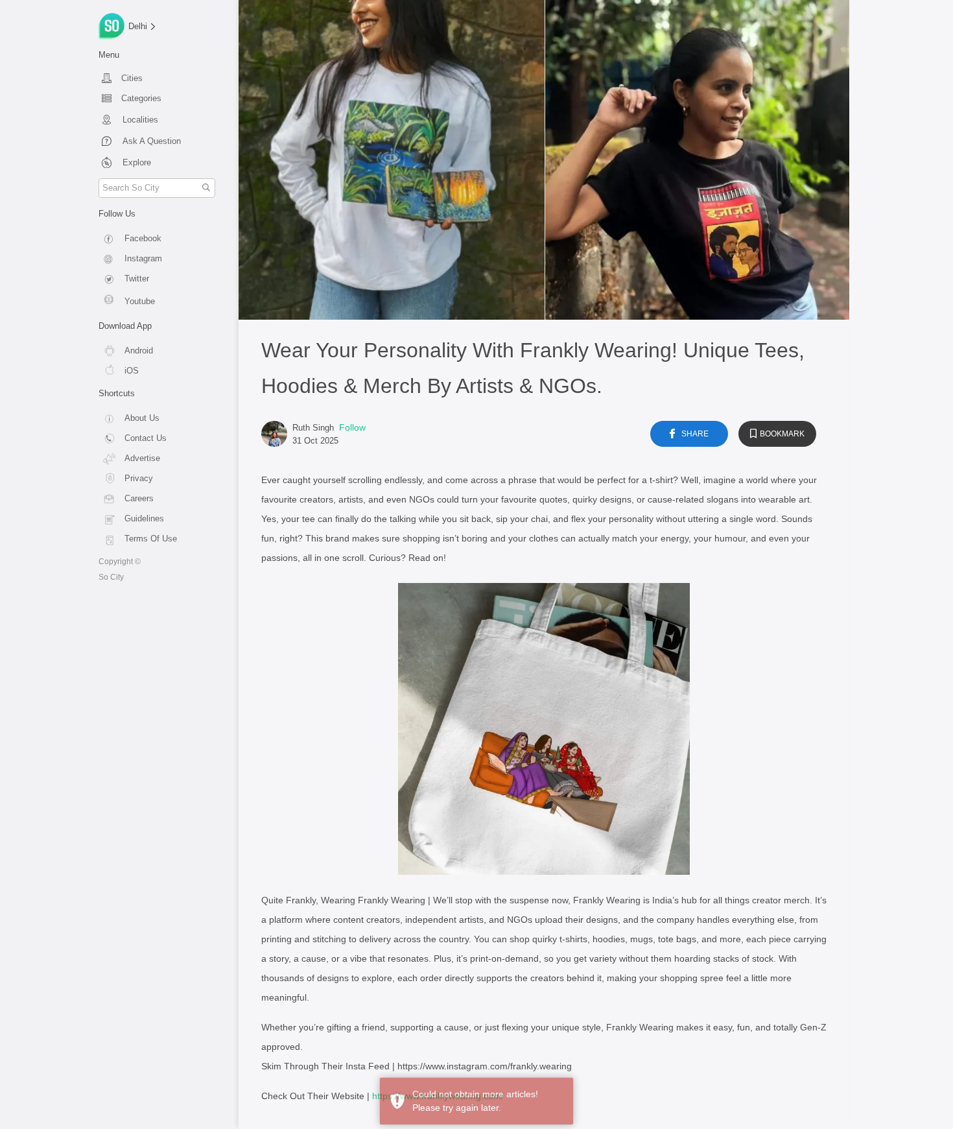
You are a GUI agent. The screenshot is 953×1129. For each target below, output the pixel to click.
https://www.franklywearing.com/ (438, 1096)
